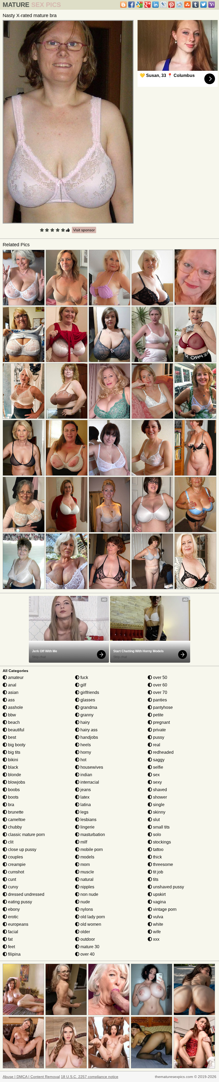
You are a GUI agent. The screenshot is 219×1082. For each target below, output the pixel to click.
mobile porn (91, 849)
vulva (157, 917)
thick (157, 857)
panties (159, 700)
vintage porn (164, 909)
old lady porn (92, 917)
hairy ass (88, 730)
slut (156, 819)
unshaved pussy (168, 887)
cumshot (15, 872)
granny (86, 715)
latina (85, 804)
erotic (12, 917)
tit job (157, 872)
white (157, 924)
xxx (155, 939)
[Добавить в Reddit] (179, 4)
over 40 (87, 954)
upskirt (159, 894)
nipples (86, 887)
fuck (83, 677)
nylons (86, 909)
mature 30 (89, 946)
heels (85, 745)
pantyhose (162, 707)
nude (84, 902)
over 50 (159, 677)
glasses (87, 700)
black (12, 767)
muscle (86, 872)
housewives (91, 767)
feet (11, 946)
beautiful (15, 730)
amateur (15, 677)
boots (12, 797)
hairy (84, 722)
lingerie (87, 827)
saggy (158, 759)
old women (90, 924)
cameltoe (16, 819)
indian (85, 774)
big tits (13, 752)
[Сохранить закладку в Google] (139, 4)
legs (83, 812)
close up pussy (21, 849)
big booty (16, 745)
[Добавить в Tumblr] (195, 4)
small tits (161, 827)
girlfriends (89, 692)
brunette (15, 812)
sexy (157, 782)
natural (86, 879)
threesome (162, 864)
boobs (13, 789)
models (86, 857)
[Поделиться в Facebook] (131, 4)
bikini (12, 759)
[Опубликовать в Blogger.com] (123, 4)
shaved (159, 789)
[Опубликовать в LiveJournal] (163, 4)
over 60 (159, 685)
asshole (15, 707)
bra (10, 804)
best (11, 737)
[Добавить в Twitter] (203, 4)
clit (10, 842)
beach (13, 722)
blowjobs (16, 782)
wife (156, 931)
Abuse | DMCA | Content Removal (31, 1077)
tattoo (157, 849)
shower (159, 797)
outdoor (87, 939)
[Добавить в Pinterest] (171, 4)
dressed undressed (25, 894)
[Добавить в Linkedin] (155, 4)
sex (156, 774)
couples (15, 857)
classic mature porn (26, 834)
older (84, 931)
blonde (14, 774)
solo (156, 834)
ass (11, 700)
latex (84, 797)
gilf (82, 685)
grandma (88, 707)
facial (12, 931)
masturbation (92, 834)
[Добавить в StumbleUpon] (187, 4)
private (159, 730)
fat (10, 939)
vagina (159, 902)
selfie (157, 767)
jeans (85, 789)
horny (85, 752)
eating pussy (19, 902)
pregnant (161, 722)
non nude (88, 894)
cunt (11, 879)
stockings (161, 842)
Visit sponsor (84, 230)
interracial (89, 782)
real (156, 745)
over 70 (159, 692)
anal (11, 685)
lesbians (87, 819)
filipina (14, 954)
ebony (13, 909)
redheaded (163, 752)
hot (82, 759)
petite (157, 715)
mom (84, 864)
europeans (17, 924)
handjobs (88, 737)
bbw (11, 715)
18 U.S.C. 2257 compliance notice (89, 1077)
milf (83, 842)
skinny (158, 812)
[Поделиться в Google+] (147, 4)
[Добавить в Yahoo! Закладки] (211, 4)
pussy (158, 737)
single (158, 804)
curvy (12, 887)
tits (155, 879)
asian (12, 692)
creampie (16, 864)
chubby (14, 827)
